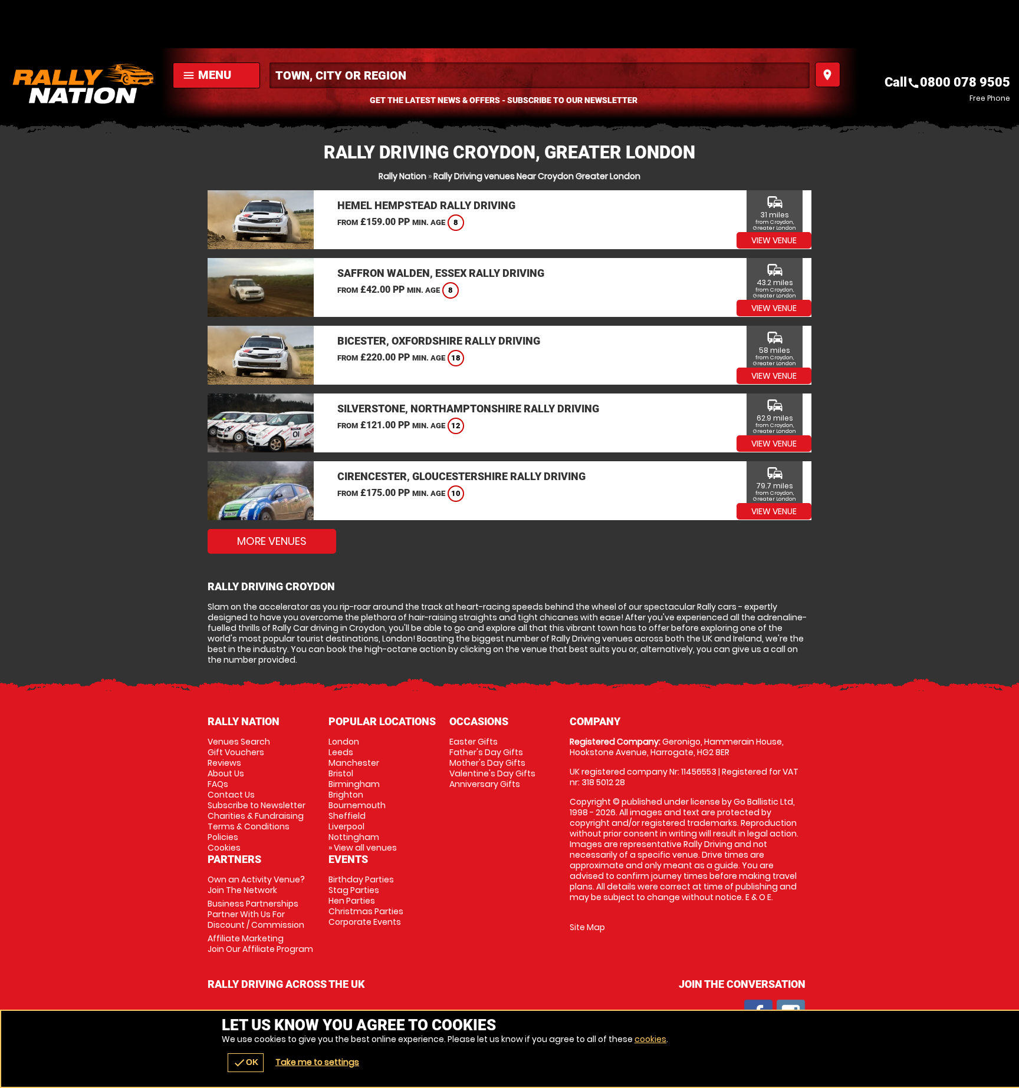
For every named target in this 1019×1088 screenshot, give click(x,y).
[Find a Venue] (539, 75)
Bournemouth (357, 805)
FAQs (218, 784)
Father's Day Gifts (486, 752)
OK (245, 1062)
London (343, 742)
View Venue (774, 240)
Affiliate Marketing (260, 943)
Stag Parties (353, 890)
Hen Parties (351, 901)
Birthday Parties (361, 879)
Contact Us (231, 795)
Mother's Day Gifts (487, 763)
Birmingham (354, 784)
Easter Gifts (473, 742)
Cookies (224, 848)
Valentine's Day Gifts (492, 773)
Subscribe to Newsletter (256, 805)
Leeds (340, 752)
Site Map (587, 927)
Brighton (345, 795)
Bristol (340, 773)
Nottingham (353, 837)
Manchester (353, 763)
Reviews (224, 763)
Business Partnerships (256, 914)
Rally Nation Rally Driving (83, 83)
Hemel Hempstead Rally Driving (426, 205)
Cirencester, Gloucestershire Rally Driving (461, 476)
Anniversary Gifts (484, 784)
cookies (650, 1039)
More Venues (272, 541)
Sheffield (347, 816)
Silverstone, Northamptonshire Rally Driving (468, 408)
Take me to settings (317, 1062)
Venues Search (239, 742)
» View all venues (362, 848)
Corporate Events (364, 922)
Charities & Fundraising (256, 816)
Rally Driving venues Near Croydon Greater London (536, 176)
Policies (223, 837)
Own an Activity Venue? (256, 885)
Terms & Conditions (249, 826)
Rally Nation (402, 176)
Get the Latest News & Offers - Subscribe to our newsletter (503, 100)
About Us (226, 773)
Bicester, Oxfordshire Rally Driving (438, 341)
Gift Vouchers (236, 752)
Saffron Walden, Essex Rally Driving (440, 273)
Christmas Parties (365, 911)
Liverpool (346, 826)
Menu (206, 75)
